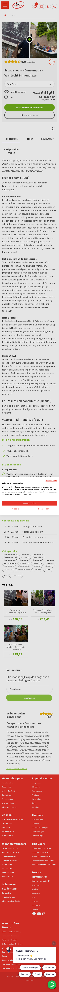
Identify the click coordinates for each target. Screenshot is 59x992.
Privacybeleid (51, 480)
